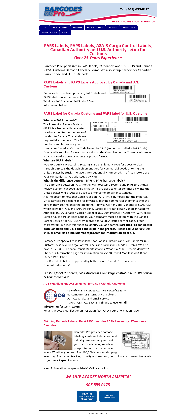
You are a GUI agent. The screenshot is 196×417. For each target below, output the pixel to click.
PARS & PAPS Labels (59, 27)
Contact (65, 32)
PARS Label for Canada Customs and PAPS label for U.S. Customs (95, 113)
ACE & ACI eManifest (95, 27)
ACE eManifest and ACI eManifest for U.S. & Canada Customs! (84, 283)
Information (77, 27)
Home (44, 27)
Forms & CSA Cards (49, 32)
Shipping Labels (129, 27)
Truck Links (112, 27)
